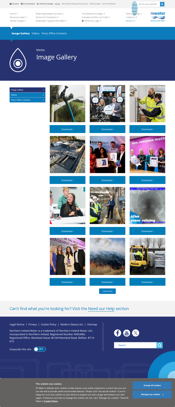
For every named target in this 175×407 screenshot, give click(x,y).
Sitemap (92, 324)
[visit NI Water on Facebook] (117, 333)
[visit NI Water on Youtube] (126, 333)
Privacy (32, 324)
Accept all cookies (152, 385)
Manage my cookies (150, 394)
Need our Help (101, 308)
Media (57, 4)
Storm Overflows (109, 4)
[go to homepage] (154, 16)
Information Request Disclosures (75, 4)
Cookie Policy (48, 324)
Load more (107, 291)
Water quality (95, 4)
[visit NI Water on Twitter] (135, 333)
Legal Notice (17, 324)
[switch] (40, 349)
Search (162, 4)
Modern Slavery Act (71, 324)
